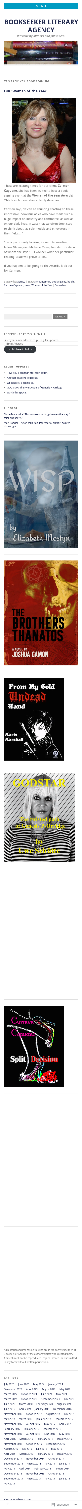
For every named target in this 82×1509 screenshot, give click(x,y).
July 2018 (69, 1413)
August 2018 (53, 1413)
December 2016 (52, 1428)
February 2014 (42, 1468)
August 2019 (64, 1403)
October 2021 (29, 1393)
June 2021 (46, 1393)
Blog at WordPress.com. (17, 1499)
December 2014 (13, 1458)
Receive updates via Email (25, 334)
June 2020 (9, 1403)
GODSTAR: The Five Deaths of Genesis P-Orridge (34, 387)
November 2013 (35, 1473)
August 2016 (33, 1433)
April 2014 (24, 1468)
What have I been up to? (20, 382)
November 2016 (13, 1433)
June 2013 (64, 1478)
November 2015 (13, 1443)
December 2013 (13, 1473)
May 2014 (9, 1468)
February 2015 (45, 1453)
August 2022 (49, 1389)
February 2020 (44, 1403)
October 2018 (34, 1413)
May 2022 (65, 1389)
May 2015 (56, 1448)
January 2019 (42, 1408)
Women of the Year (41, 285)
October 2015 (34, 1443)
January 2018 (43, 1418)
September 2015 (55, 1443)
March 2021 (10, 1398)
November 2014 (35, 1458)
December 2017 (64, 1418)
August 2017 (33, 1423)
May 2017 (49, 1423)
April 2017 (65, 1423)
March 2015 (26, 1453)
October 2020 (29, 1398)
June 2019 (9, 1408)
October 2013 (56, 1473)
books (70, 281)
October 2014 (56, 1458)
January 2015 (64, 1453)
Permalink (60, 285)
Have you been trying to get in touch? (28, 372)
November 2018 (13, 1413)
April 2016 (10, 1438)
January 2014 (62, 1468)
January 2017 (31, 1428)
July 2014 (50, 1463)
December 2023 (13, 1389)
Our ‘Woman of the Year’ (25, 91)
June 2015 (41, 1448)
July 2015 (27, 1448)
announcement (42, 281)
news (27, 285)
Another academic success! (22, 377)
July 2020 (69, 1398)
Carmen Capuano (13, 285)
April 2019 (25, 1408)
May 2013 (9, 1483)
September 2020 (50, 1398)
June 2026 (23, 1384)
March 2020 (25, 1403)
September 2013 (13, 1478)
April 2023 (32, 1389)
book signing (59, 281)
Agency (21, 281)
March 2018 (25, 1418)
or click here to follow (20, 349)
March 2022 (10, 1393)
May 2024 (38, 1384)
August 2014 (34, 1463)
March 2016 (26, 1438)
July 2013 (50, 1478)
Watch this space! (16, 392)
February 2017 (12, 1428)
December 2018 (62, 1408)
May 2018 (9, 1418)
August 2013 (34, 1478)
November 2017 (13, 1423)
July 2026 (9, 1384)
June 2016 (49, 1433)
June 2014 (64, 1463)
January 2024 (55, 1384)
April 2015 (10, 1453)
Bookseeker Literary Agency (41, 26)
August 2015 (11, 1448)
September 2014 (13, 1463)
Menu (41, 6)
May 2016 (64, 1433)
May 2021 (61, 1393)
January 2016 (64, 1438)
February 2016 (45, 1438)
